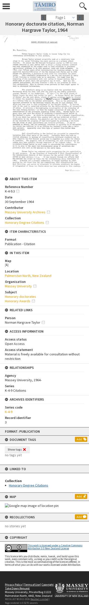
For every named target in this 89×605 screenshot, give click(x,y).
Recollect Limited (39, 599)
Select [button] (75, 17)
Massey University (18, 286)
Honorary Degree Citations (28, 485)
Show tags (15, 449)
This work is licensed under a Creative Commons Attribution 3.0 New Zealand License (55, 547)
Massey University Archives (25, 212)
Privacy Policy (13, 584)
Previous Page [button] (44, 17)
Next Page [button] (80, 17)
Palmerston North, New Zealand (28, 275)
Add (79, 439)
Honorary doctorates (20, 296)
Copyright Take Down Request (29, 586)
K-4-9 (8, 412)
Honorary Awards (17, 301)
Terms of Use (32, 584)
